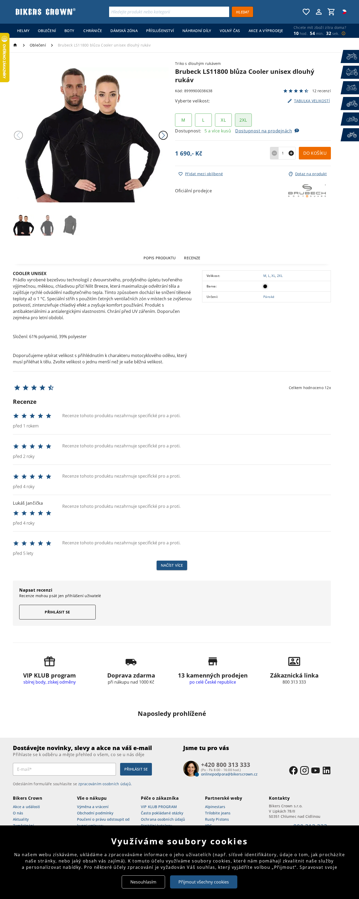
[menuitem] (23, 31)
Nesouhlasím (143, 882)
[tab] (159, 257)
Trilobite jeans (218, 812)
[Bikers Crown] (45, 12)
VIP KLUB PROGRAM (159, 806)
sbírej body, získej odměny (49, 682)
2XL (280, 276)
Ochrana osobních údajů (163, 819)
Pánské (268, 297)
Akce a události (26, 806)
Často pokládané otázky (162, 812)
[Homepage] (16, 45)
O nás (18, 812)
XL (273, 276)
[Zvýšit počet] (291, 153)
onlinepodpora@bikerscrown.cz (229, 774)
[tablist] (172, 257)
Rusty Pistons (217, 819)
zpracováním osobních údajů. (105, 783)
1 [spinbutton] (283, 153)
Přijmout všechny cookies (203, 882)
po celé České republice (212, 682)
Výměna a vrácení (93, 806)
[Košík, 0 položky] (331, 12)
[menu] (149, 31)
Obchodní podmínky (95, 812)
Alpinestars (215, 806)
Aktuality (21, 819)
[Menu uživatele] (318, 12)
